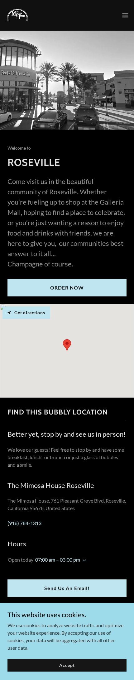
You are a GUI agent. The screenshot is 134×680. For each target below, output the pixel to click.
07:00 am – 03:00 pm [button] (57, 560)
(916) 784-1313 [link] (24, 523)
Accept (66, 665)
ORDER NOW (67, 287)
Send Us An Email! (66, 588)
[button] (125, 15)
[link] (17, 14)
